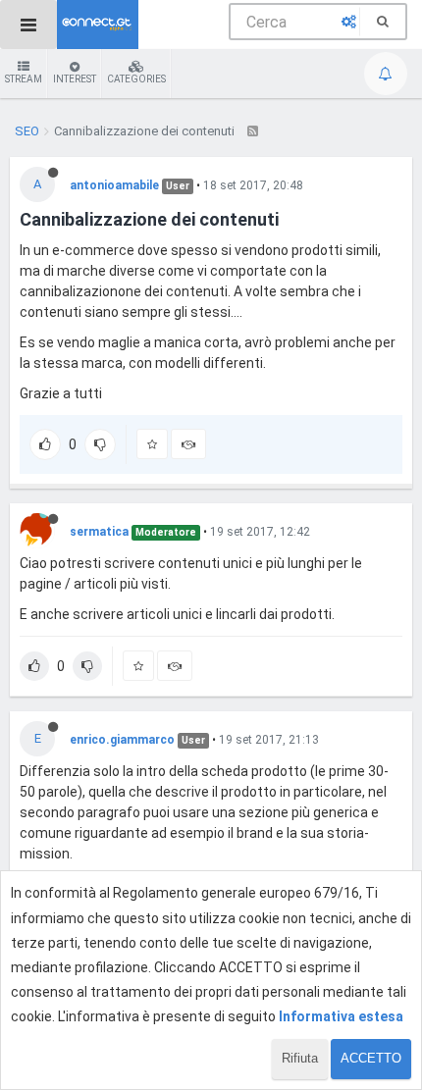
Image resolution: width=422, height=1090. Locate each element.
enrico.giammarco (122, 740)
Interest (74, 79)
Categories (136, 79)
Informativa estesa (341, 1016)
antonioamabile (114, 185)
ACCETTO (371, 1058)
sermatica (99, 532)
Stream (23, 79)
